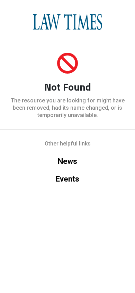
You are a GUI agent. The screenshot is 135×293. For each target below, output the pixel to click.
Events (67, 179)
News (67, 161)
